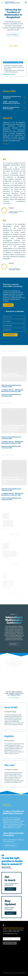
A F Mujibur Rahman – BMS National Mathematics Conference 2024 (12, 390)
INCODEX (23, 972)
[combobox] (14, 321)
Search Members (10, 334)
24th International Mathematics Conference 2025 (11, 386)
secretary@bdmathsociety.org (10, 933)
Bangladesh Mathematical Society (12, 2)
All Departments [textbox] (7, 329)
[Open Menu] (26, 2)
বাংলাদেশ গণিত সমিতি (9, 1)
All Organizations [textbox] (8, 325)
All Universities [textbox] (7, 321)
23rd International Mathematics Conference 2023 (11, 395)
